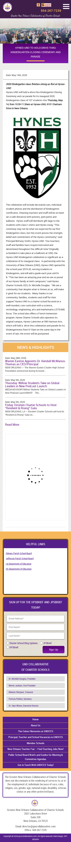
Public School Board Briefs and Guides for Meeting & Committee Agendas (35, 757)
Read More (12, 425)
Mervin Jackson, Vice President (22, 685)
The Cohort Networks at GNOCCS (35, 731)
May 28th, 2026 (18, 357)
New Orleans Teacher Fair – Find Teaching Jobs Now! (35, 749)
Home (35, 719)
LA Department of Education (18, 563)
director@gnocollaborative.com (39, 826)
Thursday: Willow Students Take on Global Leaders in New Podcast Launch (32, 384)
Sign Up (53, 649)
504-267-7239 (51, 10)
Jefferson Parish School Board (19, 558)
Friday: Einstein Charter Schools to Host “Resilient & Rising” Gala (31, 406)
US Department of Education (18, 568)
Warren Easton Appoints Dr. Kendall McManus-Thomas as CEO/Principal (35, 362)
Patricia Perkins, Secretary (20, 698)
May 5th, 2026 (18, 379)
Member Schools (35, 743)
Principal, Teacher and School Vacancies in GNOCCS (35, 737)
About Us (35, 725)
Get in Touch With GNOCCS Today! (36, 765)
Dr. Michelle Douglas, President (22, 678)
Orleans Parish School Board (19, 553)
